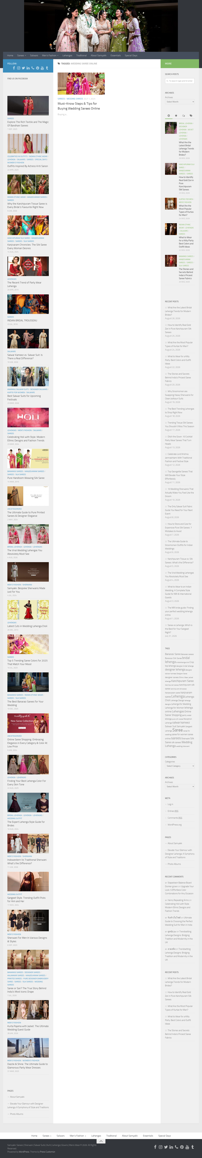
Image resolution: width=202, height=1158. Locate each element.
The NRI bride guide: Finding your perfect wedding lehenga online (179, 611)
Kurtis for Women (16, 392)
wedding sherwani (183, 746)
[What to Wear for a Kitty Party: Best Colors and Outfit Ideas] (171, 229)
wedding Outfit (14, 818)
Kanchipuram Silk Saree (18, 238)
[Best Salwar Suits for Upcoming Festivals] (28, 376)
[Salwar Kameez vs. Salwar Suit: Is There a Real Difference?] (28, 338)
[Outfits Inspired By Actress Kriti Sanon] (28, 143)
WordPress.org (175, 824)
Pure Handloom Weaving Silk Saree (26, 477)
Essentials (116, 55)
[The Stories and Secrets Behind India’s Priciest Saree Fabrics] (171, 261)
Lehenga (11, 159)
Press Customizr (47, 1151)
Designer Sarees (32, 972)
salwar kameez (181, 722)
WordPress (24, 1151)
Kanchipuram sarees (172, 685)
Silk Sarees (29, 241)
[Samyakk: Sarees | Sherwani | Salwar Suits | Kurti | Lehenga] (37, 68)
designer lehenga (175, 669)
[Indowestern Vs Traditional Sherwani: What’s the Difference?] (28, 843)
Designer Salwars (38, 389)
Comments (175, 818)
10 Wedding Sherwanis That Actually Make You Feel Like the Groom (179, 493)
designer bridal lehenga (185, 666)
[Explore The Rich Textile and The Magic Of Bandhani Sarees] (28, 105)
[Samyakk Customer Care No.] (33, 68)
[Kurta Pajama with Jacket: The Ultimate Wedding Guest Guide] (28, 1010)
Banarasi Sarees (15, 471)
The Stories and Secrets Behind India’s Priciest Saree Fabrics (178, 377)
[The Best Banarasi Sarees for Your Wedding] (28, 682)
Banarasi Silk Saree (173, 658)
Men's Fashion (25, 430)
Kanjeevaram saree (172, 693)
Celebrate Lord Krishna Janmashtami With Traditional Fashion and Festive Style (178, 458)
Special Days (131, 55)
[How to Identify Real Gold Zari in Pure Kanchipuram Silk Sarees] (171, 169)
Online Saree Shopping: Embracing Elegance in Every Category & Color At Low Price (27, 743)
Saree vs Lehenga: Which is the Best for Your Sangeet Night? (178, 629)
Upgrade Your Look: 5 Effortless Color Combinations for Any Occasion (179, 890)
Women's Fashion (15, 162)
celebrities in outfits (17, 156)
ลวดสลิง (171, 949)
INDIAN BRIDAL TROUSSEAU (22, 320)
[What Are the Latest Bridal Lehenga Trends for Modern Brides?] (171, 128)
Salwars (34, 55)
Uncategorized (14, 509)
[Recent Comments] (183, 116)
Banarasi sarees (187, 654)
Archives (169, 97)
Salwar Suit (170, 726)
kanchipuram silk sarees (179, 689)
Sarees (20, 55)
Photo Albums (16, 1114)
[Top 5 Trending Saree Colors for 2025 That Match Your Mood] (28, 644)
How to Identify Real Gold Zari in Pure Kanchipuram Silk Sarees (178, 329)
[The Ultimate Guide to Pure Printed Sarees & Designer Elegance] (28, 496)
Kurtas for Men (186, 199)
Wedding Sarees (75, 99)
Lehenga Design (177, 700)
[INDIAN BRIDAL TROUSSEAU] (28, 304)
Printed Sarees (14, 978)
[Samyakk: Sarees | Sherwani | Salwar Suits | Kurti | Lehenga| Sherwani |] (23, 68)
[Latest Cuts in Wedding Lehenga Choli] (28, 610)
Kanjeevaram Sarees (37, 197)
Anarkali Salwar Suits (18, 389)
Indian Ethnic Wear (38, 156)
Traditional (81, 55)
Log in (170, 804)
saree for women (180, 734)
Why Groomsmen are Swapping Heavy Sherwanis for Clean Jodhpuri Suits (179, 395)
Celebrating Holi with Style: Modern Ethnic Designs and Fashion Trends (177, 907)
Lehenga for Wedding (181, 704)
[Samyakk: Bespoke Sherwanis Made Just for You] (28, 572)
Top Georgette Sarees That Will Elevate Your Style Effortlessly (179, 475)
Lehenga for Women (174, 707)
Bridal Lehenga (14, 547)
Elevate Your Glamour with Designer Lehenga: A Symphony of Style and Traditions (28, 1105)
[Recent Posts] (168, 116)
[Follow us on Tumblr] (47, 68)
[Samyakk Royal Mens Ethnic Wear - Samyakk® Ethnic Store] (14, 68)
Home (10, 55)
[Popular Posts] (176, 116)
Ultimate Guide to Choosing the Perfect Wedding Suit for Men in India (179, 921)
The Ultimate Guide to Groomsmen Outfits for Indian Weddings (179, 545)
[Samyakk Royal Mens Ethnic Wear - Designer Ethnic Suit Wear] (18, 68)
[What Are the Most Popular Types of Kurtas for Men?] (171, 204)
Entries (173, 811)
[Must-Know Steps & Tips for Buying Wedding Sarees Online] (81, 84)
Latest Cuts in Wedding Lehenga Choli (27, 626)
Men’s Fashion (49, 55)
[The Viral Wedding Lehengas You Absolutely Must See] (28, 534)
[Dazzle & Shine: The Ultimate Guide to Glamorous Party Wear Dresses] (28, 1048)
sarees (176, 738)
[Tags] (191, 116)
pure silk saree (177, 719)
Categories (170, 761)
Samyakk (181, 726)
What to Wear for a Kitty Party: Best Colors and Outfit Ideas (178, 360)
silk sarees (176, 742)
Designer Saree (182, 674)
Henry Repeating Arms (178, 900)
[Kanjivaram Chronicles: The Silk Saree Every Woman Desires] (28, 225)
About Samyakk (98, 55)
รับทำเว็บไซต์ (174, 917)
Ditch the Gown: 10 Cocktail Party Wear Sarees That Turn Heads (178, 440)
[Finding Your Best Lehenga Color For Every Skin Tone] (28, 764)
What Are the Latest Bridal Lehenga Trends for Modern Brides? (186, 148)
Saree (177, 730)
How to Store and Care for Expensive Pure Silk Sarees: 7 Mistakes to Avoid (178, 528)
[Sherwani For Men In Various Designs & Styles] (28, 920)
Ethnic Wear (183, 677)
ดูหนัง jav (172, 931)
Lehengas (67, 55)
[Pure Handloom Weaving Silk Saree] (28, 458)
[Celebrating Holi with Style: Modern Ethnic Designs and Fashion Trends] (28, 417)
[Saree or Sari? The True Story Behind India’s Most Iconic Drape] (28, 959)
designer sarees (172, 677)
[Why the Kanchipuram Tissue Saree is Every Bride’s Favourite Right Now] (28, 184)
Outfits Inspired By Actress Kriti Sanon (27, 166)
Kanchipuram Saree (182, 681)
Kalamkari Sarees (15, 975)
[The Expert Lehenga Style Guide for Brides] (28, 802)
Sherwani (27, 585)
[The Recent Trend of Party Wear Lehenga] (28, 266)
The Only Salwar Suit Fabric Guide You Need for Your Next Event (179, 510)
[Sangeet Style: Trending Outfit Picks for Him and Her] (28, 881)
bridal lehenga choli (182, 662)
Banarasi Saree (173, 654)
